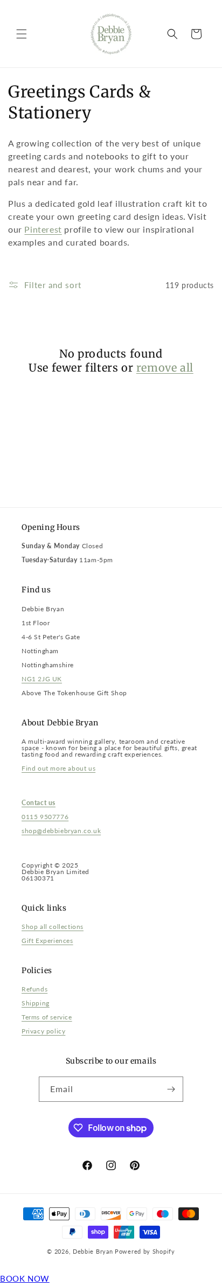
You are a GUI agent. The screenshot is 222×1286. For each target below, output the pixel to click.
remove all (164, 367)
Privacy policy (43, 1031)
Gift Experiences (47, 940)
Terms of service (47, 1017)
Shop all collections (53, 926)
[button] (21, 34)
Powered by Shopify (145, 1251)
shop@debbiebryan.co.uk (61, 831)
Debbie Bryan (93, 1251)
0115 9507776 (45, 817)
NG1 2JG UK (42, 679)
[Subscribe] (171, 1089)
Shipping (36, 1003)
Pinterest (42, 229)
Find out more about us (58, 768)
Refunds (34, 989)
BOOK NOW (25, 1278)
